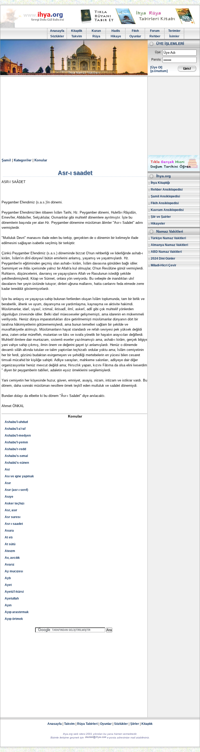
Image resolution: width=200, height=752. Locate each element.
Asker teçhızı (14, 503)
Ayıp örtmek (14, 619)
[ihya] (37, 26)
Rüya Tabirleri (87, 724)
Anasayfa (57, 31)
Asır (8, 483)
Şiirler (134, 724)
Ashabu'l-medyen (18, 435)
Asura (9, 530)
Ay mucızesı (14, 571)
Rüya (96, 36)
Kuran (96, 31)
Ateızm (10, 551)
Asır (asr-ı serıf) (16, 490)
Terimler (174, 31)
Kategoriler (23, 160)
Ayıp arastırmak (17, 612)
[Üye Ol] (156, 67)
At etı (8, 537)
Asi (7, 469)
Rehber (154, 36)
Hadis (115, 31)
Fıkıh (135, 31)
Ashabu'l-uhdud (16, 422)
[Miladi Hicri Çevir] (174, 170)
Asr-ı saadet (14, 524)
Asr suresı (12, 517)
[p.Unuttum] (159, 71)
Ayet (8, 585)
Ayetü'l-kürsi (14, 592)
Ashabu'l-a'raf (15, 429)
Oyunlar (135, 36)
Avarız (9, 564)
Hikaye (116, 36)
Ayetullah (12, 598)
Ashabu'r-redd (15, 449)
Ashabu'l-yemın (16, 442)
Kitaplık (147, 724)
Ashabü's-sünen (17, 463)
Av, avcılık (12, 558)
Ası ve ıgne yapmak (19, 476)
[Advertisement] (100, 115)
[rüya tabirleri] (139, 23)
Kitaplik (76, 31)
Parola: (156, 59)
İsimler (174, 36)
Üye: (158, 52)
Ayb (8, 578)
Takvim (76, 36)
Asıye (9, 496)
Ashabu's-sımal (16, 456)
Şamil (6, 160)
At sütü (10, 544)
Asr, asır (11, 510)
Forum (155, 31)
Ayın (8, 605)
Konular (40, 160)
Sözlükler (57, 36)
